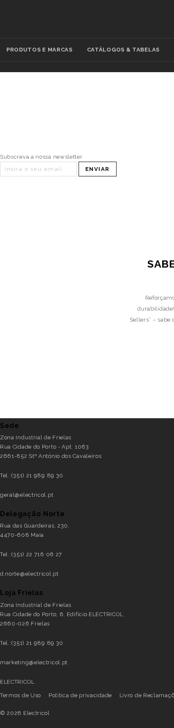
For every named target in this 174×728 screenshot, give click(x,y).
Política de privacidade (80, 695)
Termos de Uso (20, 695)
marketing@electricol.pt (34, 662)
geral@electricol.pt (26, 495)
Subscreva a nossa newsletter (41, 157)
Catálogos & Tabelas (123, 49)
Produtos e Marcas (39, 49)
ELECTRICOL (17, 682)
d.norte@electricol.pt (29, 574)
